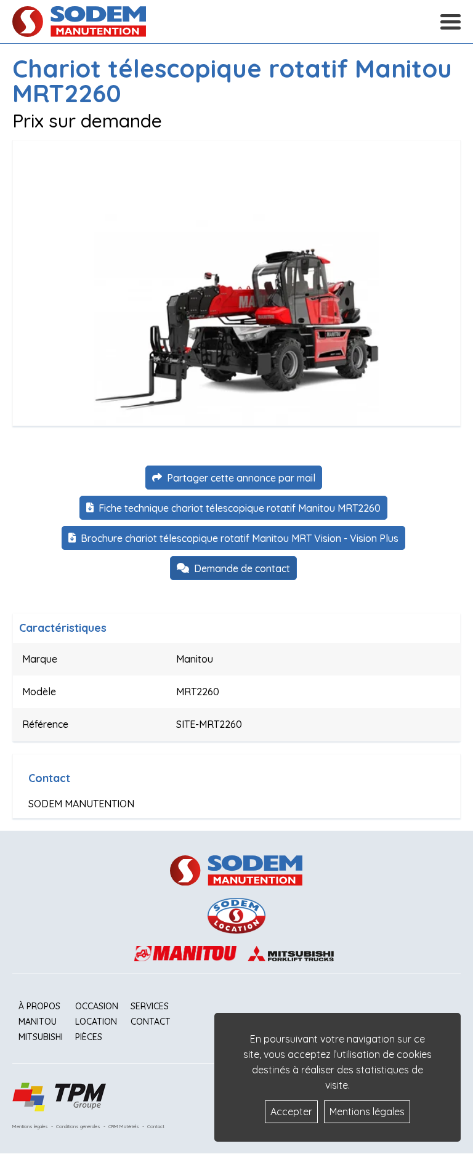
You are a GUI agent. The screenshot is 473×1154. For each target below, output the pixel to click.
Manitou (37, 1021)
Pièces (88, 1037)
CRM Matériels (123, 1126)
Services (150, 1006)
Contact (151, 1021)
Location (96, 1021)
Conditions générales (78, 1126)
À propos (39, 1006)
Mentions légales (30, 1126)
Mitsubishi (40, 1037)
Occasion (96, 1006)
